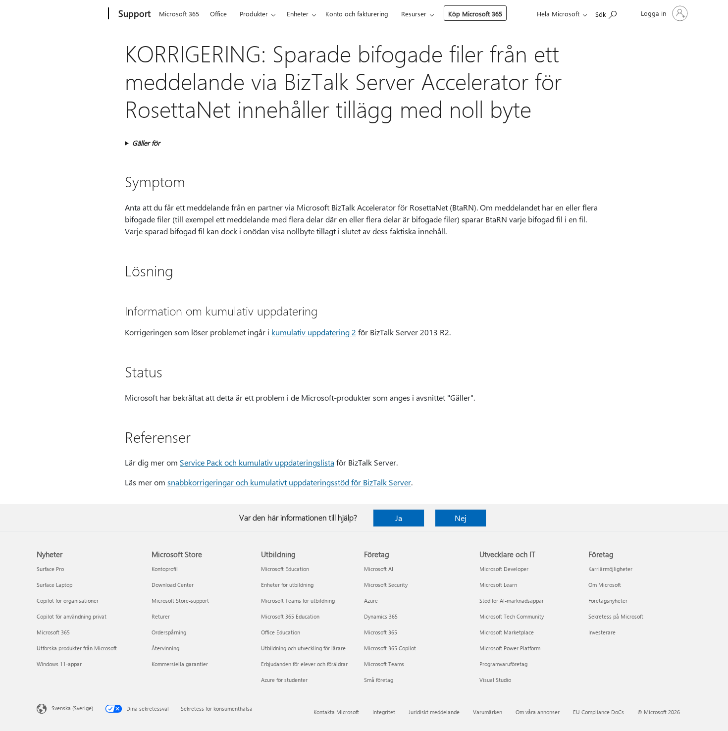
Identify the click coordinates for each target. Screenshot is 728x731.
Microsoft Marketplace (506, 632)
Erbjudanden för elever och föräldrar (304, 664)
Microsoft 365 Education (290, 616)
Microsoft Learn (498, 584)
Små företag (378, 679)
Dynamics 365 (381, 616)
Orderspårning (169, 632)
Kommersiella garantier (180, 664)
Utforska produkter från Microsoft (77, 648)
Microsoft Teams (384, 664)
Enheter (298, 13)
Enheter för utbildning (287, 584)
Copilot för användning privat (71, 616)
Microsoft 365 (179, 13)
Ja (398, 518)
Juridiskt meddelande (434, 712)
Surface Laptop (54, 584)
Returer (161, 616)
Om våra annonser (538, 712)
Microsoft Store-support (180, 600)
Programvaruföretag (503, 664)
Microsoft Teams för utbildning (298, 600)
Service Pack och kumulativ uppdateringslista (257, 462)
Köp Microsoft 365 (475, 13)
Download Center (173, 584)
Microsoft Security (386, 584)
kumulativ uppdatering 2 (313, 332)
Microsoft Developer (503, 569)
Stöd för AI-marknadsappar (511, 600)
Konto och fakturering (356, 13)
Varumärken (487, 712)
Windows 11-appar (59, 664)
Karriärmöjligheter (610, 569)
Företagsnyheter (607, 600)
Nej (461, 518)
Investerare (602, 632)
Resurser (413, 13)
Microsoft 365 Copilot (390, 648)
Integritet (383, 712)
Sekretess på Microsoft (615, 616)
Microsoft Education (285, 569)
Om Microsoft (604, 584)
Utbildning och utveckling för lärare (303, 648)
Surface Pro (50, 569)
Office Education (280, 632)
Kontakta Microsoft (336, 712)
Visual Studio (495, 679)
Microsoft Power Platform (509, 648)
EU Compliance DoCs (598, 712)
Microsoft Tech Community (511, 616)
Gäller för (146, 143)
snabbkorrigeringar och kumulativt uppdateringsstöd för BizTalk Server (289, 482)
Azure (371, 600)
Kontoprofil (165, 569)
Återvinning (165, 648)
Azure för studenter (284, 679)
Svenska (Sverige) (72, 708)
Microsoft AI (378, 569)
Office (218, 13)
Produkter (254, 13)
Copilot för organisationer (68, 600)
